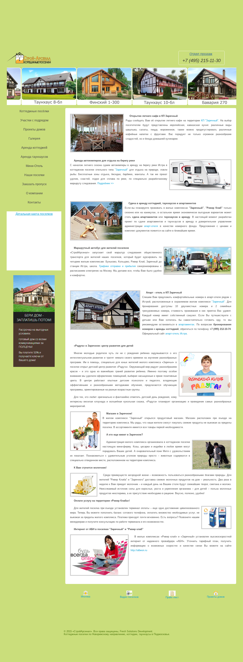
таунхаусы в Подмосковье (154, 634)
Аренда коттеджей (34, 147)
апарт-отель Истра (176, 333)
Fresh (123, 631)
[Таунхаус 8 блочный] (37, 104)
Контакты (34, 202)
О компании (34, 193)
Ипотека (85, 596)
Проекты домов (34, 129)
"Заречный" (121, 169)
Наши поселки (34, 175)
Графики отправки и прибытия (117, 266)
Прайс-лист (172, 597)
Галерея (34, 138)
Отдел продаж (200, 54)
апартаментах (186, 324)
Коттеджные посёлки (34, 111)
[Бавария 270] (203, 104)
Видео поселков (129, 597)
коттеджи (132, 634)
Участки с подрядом (34, 120)
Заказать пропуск (34, 184)
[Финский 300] (92, 104)
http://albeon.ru (139, 550)
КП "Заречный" (210, 120)
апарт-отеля (151, 226)
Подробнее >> (105, 183)
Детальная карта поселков (34, 214)
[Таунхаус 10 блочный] (148, 104)
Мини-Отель (34, 165)
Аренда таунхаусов (34, 156)
